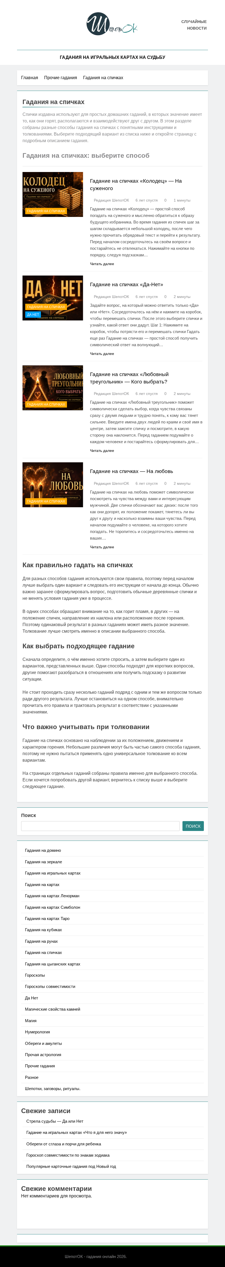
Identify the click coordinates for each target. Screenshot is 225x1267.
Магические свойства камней (52, 1009)
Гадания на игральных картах (53, 873)
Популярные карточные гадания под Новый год (71, 1166)
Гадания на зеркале (43, 861)
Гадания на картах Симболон (52, 907)
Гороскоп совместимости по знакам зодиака (67, 1155)
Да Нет (33, 315)
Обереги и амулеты (43, 1043)
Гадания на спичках (46, 211)
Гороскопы (35, 975)
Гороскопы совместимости (50, 986)
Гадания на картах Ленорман (52, 895)
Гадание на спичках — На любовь (131, 471)
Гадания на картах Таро (47, 918)
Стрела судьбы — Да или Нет (54, 1121)
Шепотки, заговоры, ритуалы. (52, 1088)
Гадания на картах (42, 884)
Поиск (28, 815)
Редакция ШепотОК (111, 200)
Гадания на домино (43, 850)
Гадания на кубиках (43, 929)
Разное (31, 1077)
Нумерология (37, 1032)
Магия (30, 1020)
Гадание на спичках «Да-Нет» (126, 284)
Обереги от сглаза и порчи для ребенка (63, 1144)
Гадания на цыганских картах (52, 964)
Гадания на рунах (41, 941)
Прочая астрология (43, 1054)
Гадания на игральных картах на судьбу (112, 57)
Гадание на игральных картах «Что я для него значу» (76, 1132)
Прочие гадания (40, 1066)
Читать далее (102, 264)
